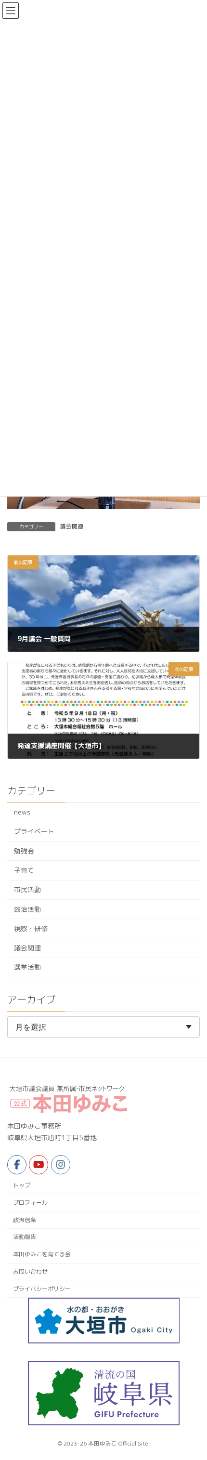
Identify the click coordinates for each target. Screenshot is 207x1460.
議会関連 (71, 526)
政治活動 (27, 909)
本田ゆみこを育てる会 (42, 1254)
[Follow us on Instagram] (60, 1164)
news (22, 812)
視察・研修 (31, 928)
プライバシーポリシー (42, 1289)
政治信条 (24, 1220)
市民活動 (27, 889)
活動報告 (24, 1237)
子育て (24, 870)
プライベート (34, 831)
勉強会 (24, 850)
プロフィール (30, 1202)
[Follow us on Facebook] (16, 1164)
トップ (21, 1185)
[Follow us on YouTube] (38, 1164)
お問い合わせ (30, 1271)
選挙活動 (27, 967)
